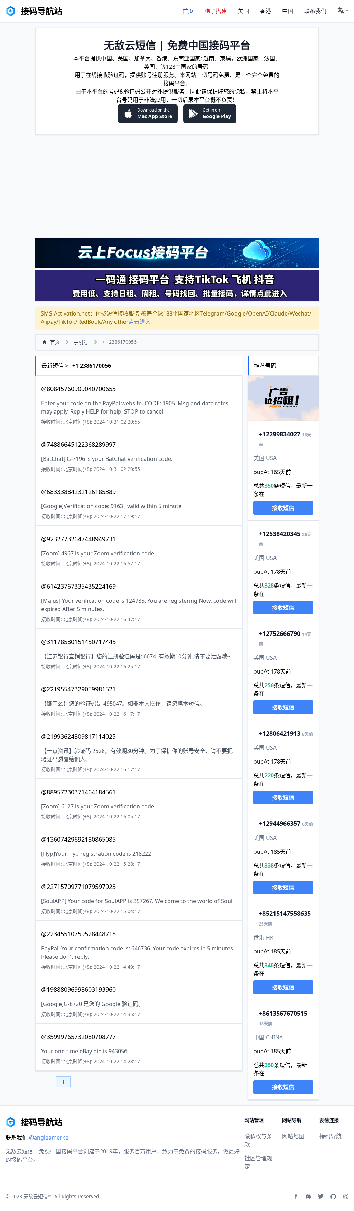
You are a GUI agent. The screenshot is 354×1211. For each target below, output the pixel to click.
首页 (188, 11)
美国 (243, 11)
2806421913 (279, 733)
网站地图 (293, 1136)
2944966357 (279, 823)
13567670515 (283, 1013)
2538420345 (279, 534)
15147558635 (285, 913)
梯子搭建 (216, 11)
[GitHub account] (333, 1196)
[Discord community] (308, 1196)
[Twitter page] (321, 1196)
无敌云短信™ (38, 1196)
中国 (287, 11)
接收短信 (283, 508)
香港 (265, 11)
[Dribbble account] (345, 1196)
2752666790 (279, 633)
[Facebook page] (296, 1196)
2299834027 (279, 434)
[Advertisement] (177, 185)
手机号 (81, 342)
